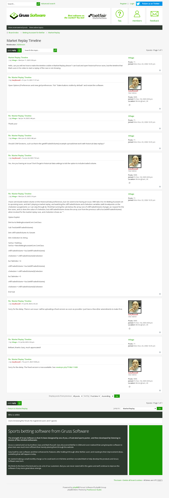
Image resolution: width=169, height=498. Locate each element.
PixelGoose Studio (94, 490)
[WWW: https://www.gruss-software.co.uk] (129, 105)
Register (123, 3)
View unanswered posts (18, 27)
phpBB (75, 487)
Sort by (87, 396)
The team (117, 480)
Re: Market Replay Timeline (19, 77)
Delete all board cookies (132, 480)
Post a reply (11, 49)
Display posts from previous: (60, 396)
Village (14, 60)
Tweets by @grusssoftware (142, 429)
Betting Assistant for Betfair (34, 32)
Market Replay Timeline (18, 57)
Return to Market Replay (18, 408)
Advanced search (48, 3)
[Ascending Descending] (110, 396)
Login (132, 3)
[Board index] (28, 15)
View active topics (36, 27)
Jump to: (117, 408)
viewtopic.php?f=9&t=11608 (67, 367)
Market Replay (54, 32)
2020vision (21, 44)
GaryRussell (16, 80)
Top (160, 70)
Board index (14, 32)
